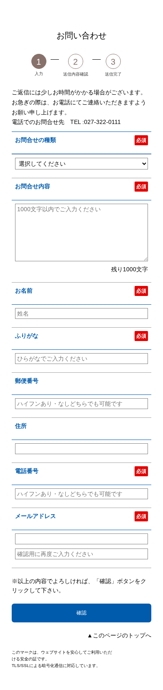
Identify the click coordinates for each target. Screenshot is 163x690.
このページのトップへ (122, 635)
